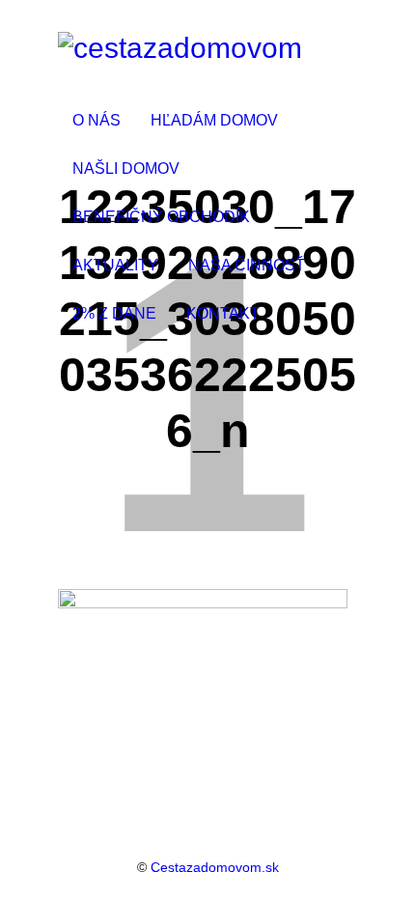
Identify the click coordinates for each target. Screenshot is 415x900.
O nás (96, 120)
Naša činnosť (246, 265)
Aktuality (115, 265)
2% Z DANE (114, 313)
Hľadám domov (214, 120)
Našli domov (126, 168)
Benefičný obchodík (161, 217)
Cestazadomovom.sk (215, 867)
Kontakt (223, 313)
